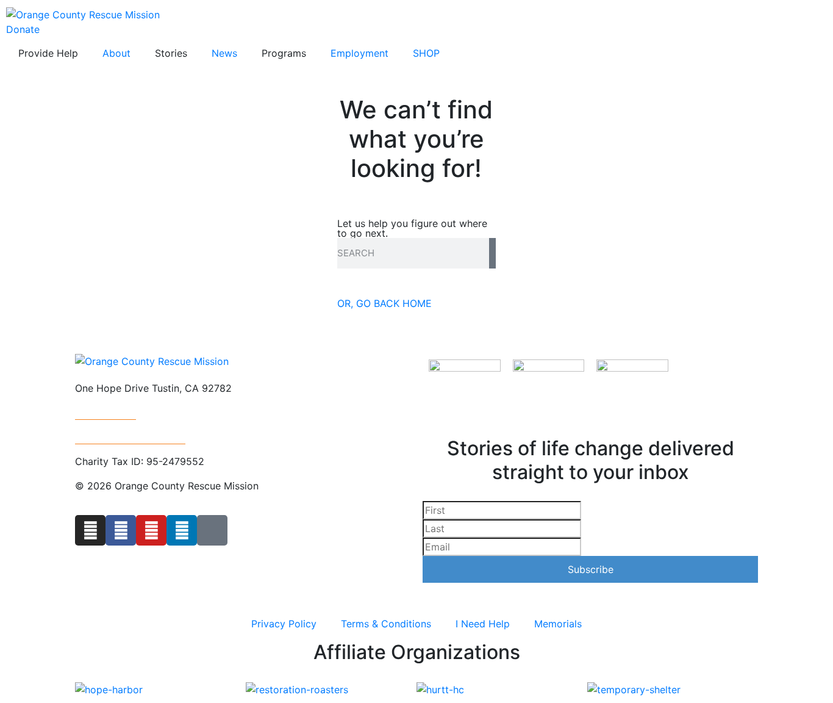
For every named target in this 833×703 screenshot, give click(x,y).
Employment (359, 53)
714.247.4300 (105, 412)
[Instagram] (90, 530)
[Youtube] (151, 530)
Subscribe (590, 569)
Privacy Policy (283, 624)
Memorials (558, 624)
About (116, 53)
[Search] (492, 253)
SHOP (426, 53)
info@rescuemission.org (130, 437)
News (224, 53)
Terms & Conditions (386, 624)
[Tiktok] (212, 530)
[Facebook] (120, 530)
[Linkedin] (181, 530)
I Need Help (483, 624)
